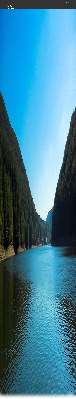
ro (68, 2)
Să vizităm (10, 7)
